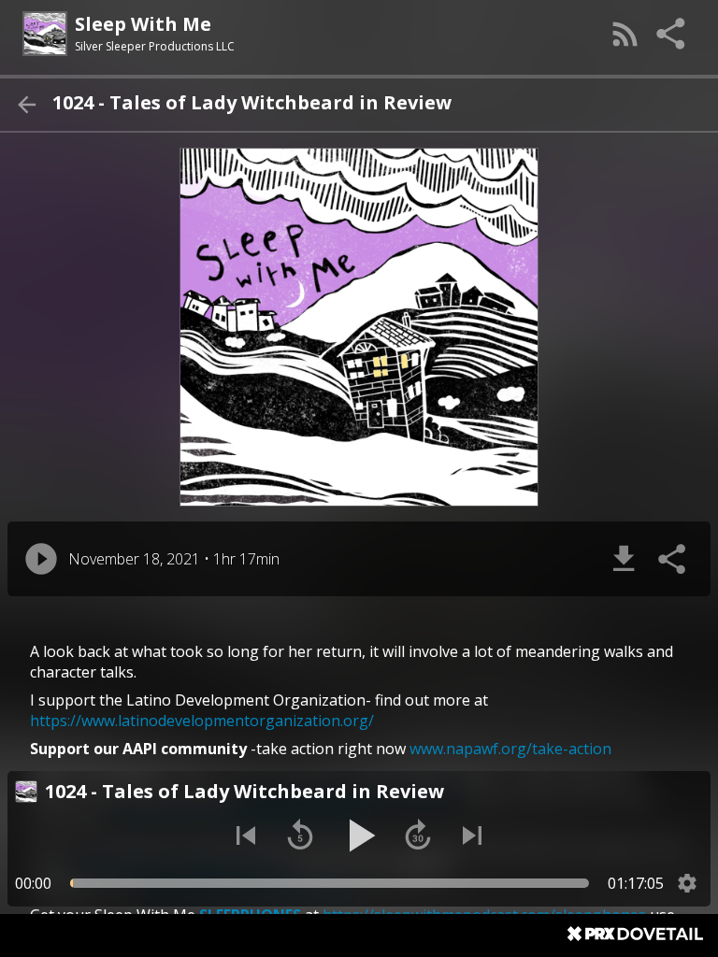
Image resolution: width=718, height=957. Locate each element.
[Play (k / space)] (359, 835)
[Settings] (687, 883)
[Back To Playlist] (26, 104)
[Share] (672, 33)
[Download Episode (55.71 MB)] (623, 558)
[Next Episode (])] (472, 835)
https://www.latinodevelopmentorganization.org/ (202, 720)
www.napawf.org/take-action (510, 748)
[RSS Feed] (625, 33)
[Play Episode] (41, 559)
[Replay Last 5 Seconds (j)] (300, 835)
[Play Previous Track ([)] (246, 835)
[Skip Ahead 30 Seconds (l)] (418, 835)
